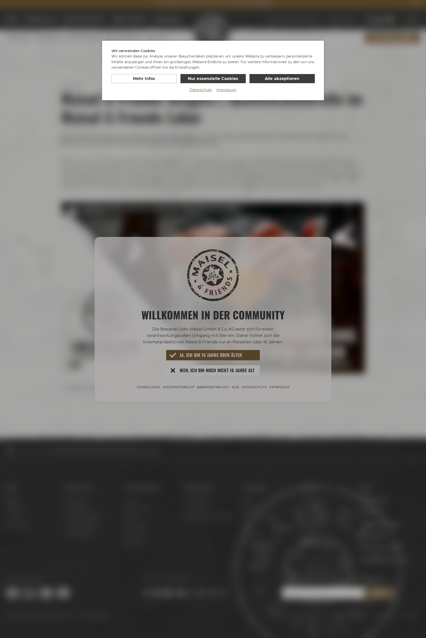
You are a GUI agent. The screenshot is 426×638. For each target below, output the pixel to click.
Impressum (226, 90)
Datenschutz (201, 90)
